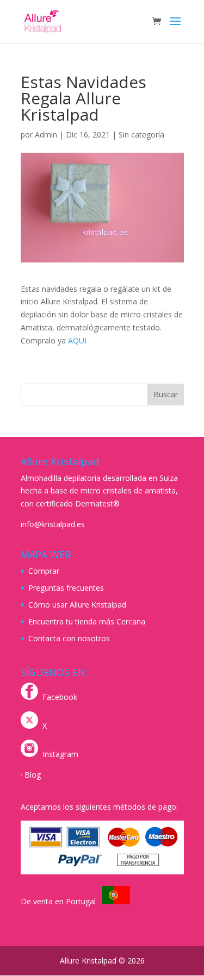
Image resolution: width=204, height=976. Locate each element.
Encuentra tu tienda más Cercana (86, 621)
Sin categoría (141, 134)
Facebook (59, 697)
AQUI (77, 340)
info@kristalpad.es (53, 524)
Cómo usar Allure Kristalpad (77, 604)
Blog (32, 774)
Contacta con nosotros (69, 638)
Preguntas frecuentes (66, 588)
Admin (46, 134)
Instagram (60, 754)
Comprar (43, 571)
